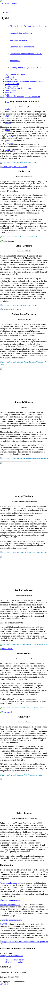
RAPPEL (3, 924)
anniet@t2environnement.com (11, 956)
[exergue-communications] (11, 920)
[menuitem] (26, 54)
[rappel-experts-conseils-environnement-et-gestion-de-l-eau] (24, 944)
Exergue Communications (10, 905)
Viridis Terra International (10, 883)
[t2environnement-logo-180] (8, 3)
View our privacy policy (14, 960)
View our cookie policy (14, 962)
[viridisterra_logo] (11, 900)
